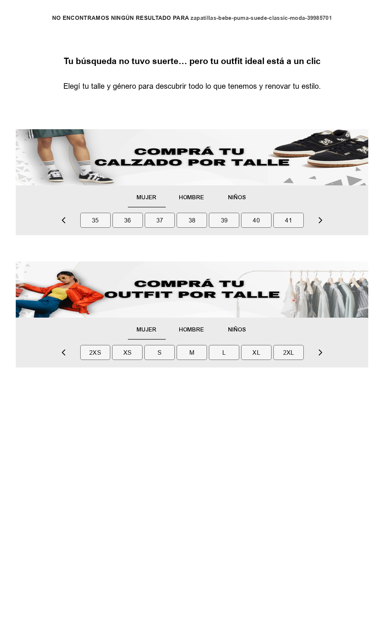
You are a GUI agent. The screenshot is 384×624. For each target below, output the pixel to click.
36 (127, 220)
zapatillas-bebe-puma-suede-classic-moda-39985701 (261, 18)
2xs (95, 352)
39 (224, 220)
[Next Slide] (320, 220)
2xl (288, 352)
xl (256, 352)
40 (256, 220)
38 (192, 220)
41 (288, 220)
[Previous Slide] (64, 220)
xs (127, 352)
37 (160, 220)
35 (95, 220)
